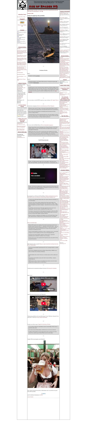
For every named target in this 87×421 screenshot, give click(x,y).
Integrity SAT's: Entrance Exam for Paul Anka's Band (64, 105)
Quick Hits (18, 48)
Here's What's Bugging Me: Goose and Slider (64, 215)
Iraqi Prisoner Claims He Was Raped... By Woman (64, 180)
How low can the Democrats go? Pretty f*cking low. (45, 106)
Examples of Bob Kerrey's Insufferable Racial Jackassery (64, 146)
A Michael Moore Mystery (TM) (64, 228)
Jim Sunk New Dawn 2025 (21, 87)
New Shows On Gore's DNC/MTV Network (63, 120)
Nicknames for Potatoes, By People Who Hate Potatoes (65, 122)
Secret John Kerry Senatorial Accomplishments (64, 163)
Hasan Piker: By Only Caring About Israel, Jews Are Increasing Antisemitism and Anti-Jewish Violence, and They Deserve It (22, 68)
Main (31, 11)
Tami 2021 (19, 99)
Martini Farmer (62, 29)
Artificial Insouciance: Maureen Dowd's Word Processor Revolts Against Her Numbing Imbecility (65, 196)
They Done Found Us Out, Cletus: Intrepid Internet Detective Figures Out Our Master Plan (65, 201)
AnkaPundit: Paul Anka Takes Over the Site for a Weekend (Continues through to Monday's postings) (64, 109)
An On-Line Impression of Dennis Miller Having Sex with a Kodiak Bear (64, 221)
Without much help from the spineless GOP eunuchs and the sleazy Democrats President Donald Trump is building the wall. (43, 196)
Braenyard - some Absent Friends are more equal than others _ (65, 50)
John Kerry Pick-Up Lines (64, 165)
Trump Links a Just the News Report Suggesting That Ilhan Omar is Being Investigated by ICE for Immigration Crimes (21, 63)
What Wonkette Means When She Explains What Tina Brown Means (65, 209)
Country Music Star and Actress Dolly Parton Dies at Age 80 (22, 56)
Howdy (61, 33)
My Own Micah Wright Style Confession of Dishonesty (64, 217)
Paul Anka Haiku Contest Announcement (63, 103)
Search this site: (62, 81)
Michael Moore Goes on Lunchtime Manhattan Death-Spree (64, 188)
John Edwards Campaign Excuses (65, 164)
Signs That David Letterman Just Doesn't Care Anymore (64, 145)
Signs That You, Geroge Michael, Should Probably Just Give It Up (65, 128)
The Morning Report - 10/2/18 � (37, 11)
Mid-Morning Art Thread (21, 74)
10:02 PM (41, 394)
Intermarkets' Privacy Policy (21, 16)
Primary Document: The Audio (64, 101)
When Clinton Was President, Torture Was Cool (64, 207)
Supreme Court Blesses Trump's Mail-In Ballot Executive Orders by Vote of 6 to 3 (22, 59)
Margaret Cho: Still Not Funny (64, 178)
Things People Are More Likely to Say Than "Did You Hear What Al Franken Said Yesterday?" (65, 135)
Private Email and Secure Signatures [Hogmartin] (21, 129)
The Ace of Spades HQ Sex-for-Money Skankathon (64, 173)
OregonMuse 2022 (20, 97)
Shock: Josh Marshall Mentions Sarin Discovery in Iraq (65, 204)
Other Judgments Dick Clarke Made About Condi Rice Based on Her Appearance (64, 150)
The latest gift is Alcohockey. (52, 268)
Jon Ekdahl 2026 (19, 85)
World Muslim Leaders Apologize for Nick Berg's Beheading (65, 186)
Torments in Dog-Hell (63, 167)
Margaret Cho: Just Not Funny (64, 176)
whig (60, 46)
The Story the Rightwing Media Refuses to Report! (64, 224)
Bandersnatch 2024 (20, 89)
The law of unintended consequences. (47, 125)
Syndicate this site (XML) (63, 240)
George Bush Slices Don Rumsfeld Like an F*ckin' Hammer (63, 112)
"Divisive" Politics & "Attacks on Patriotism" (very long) (64, 237)
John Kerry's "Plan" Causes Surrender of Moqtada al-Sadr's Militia (64, 184)
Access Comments (30, 396)
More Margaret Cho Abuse (64, 177)
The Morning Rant (20, 72)
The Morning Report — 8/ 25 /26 (65, 76)
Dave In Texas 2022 (20, 95)
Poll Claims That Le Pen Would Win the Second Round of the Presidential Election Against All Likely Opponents (22, 52)
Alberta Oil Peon (62, 17)
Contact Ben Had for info (21, 137)
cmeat (61, 43)
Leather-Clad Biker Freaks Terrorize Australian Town (64, 205)
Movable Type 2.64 (63, 243)
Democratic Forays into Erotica (64, 118)
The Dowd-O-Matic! (63, 229)
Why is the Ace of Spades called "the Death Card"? (64, 94)
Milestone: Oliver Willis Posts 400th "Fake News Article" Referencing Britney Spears (64, 191)
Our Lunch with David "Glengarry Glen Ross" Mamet (64, 225)
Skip (60, 24)
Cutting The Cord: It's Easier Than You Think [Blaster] (21, 127)
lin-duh (61, 39)
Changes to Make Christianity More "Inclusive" (64, 161)
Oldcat (61, 27)
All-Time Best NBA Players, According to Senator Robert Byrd (64, 140)
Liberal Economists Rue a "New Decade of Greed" (64, 194)
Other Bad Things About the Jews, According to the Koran (64, 143)
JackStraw (61, 21)
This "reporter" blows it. (55, 100)
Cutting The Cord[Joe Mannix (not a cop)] (21, 124)
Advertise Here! (22, 14)
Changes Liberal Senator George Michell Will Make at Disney (64, 166)
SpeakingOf (61, 36)
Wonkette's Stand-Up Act (63, 211)
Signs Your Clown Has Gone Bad (65, 127)
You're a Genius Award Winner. (42, 317)
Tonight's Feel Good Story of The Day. (44, 324)
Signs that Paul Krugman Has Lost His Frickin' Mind (64, 138)
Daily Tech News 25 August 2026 (65, 77)
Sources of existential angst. (32, 222)
